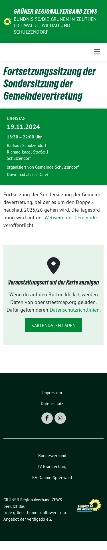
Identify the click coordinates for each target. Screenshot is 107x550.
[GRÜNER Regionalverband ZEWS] (7, 21)
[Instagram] (60, 418)
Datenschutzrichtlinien (75, 309)
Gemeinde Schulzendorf (57, 167)
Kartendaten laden (53, 325)
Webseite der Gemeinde (71, 217)
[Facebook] (47, 418)
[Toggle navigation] (97, 52)
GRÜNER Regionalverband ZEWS (55, 11)
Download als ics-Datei (27, 174)
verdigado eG (39, 519)
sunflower (47, 512)
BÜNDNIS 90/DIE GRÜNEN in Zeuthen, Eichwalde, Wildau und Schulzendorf (56, 25)
